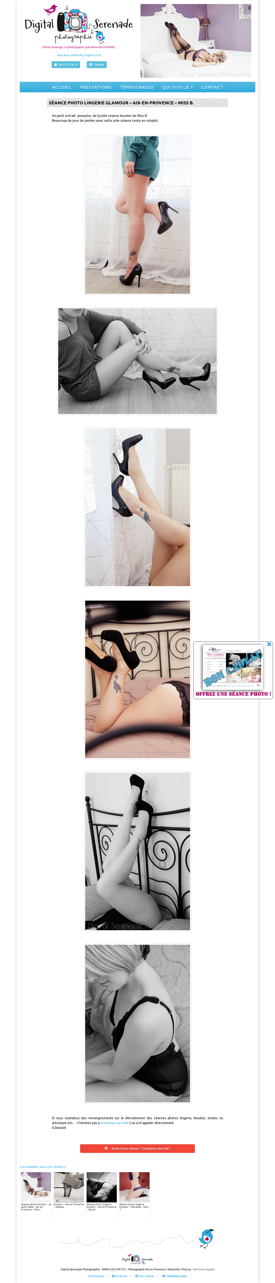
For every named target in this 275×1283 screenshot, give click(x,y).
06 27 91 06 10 (68, 64)
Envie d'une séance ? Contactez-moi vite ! (141, 1148)
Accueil (62, 87)
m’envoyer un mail (114, 1123)
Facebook (121, 1276)
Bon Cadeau (146, 1276)
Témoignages (137, 87)
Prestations (96, 87)
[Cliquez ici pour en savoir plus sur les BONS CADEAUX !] (228, 671)
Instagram (97, 1276)
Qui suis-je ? (177, 87)
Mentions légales (204, 1269)
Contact (212, 87)
